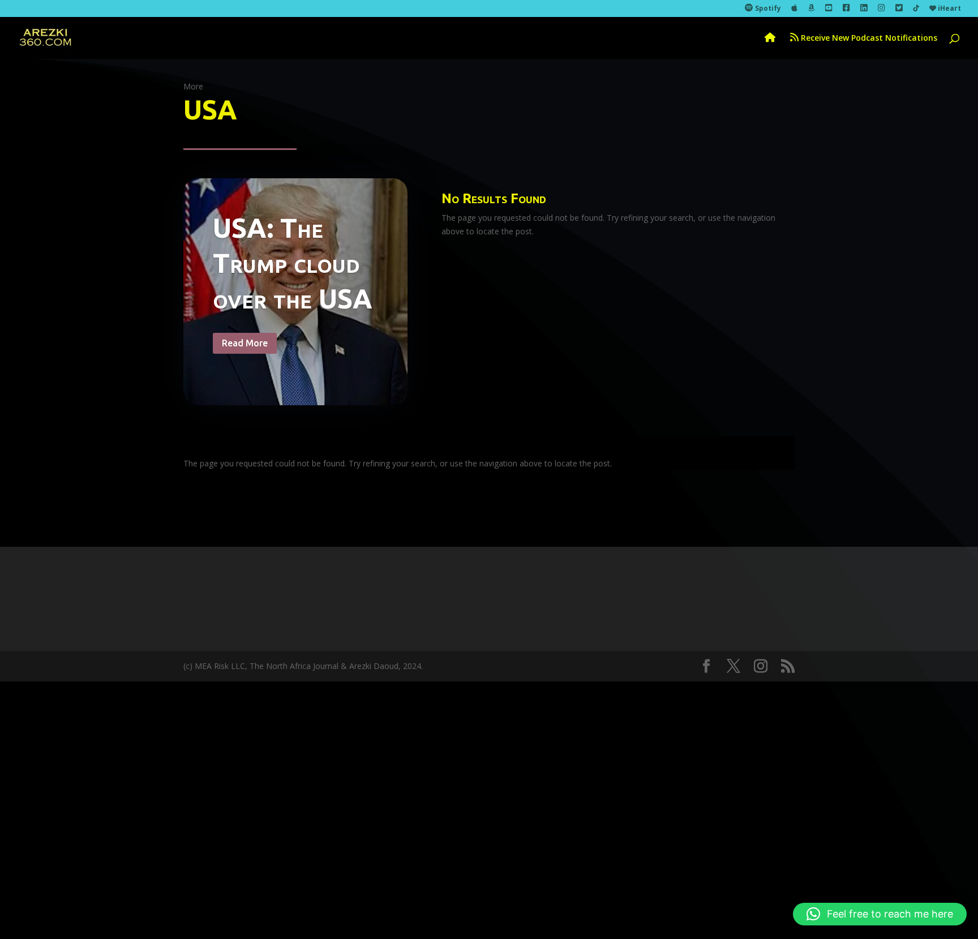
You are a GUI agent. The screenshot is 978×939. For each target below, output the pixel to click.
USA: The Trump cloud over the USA (292, 263)
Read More (245, 343)
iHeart (948, 9)
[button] (880, 914)
